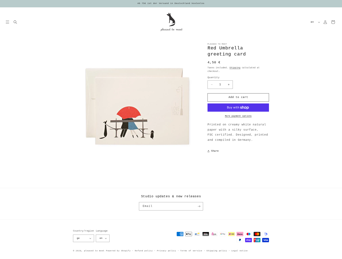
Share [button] (215, 150)
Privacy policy (166, 251)
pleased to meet (94, 251)
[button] (7, 22)
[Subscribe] (199, 206)
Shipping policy (216, 251)
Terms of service (191, 251)
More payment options (238, 116)
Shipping (234, 68)
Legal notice (239, 251)
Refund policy (144, 251)
